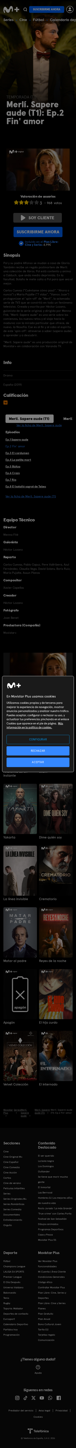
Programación (11, 1334)
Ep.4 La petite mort (18, 459)
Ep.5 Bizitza (12, 466)
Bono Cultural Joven (49, 1324)
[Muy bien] (36, 202)
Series (8, 19)
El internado (48, 1084)
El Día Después (11, 1282)
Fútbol (38, 19)
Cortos (7, 1177)
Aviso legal (44, 1410)
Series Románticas (13, 1204)
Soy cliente (41, 217)
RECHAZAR (38, 750)
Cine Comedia (11, 1167)
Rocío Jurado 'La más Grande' (55, 1208)
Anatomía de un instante (15, 773)
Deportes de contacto (15, 1313)
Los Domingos (46, 1166)
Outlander (44, 1171)
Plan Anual (44, 1319)
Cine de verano (12, 1183)
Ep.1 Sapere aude (16, 439)
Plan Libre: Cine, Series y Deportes (52, 1295)
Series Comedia (12, 1209)
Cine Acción (10, 1172)
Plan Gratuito (45, 1313)
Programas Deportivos (50, 1229)
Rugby (6, 1303)
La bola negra (46, 1161)
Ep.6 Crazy (12, 473)
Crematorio (48, 899)
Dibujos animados (48, 1224)
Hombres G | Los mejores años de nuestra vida (55, 1200)
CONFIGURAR (38, 739)
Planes (42, 1308)
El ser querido (46, 1155)
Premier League (12, 1276)
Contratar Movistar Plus (51, 1287)
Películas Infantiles (14, 1188)
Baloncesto (9, 1292)
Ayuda (38, 1372)
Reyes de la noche (52, 961)
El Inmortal (44, 1187)
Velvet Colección (15, 1084)
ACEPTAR (38, 762)
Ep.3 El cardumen (17, 453)
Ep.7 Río (10, 479)
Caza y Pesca (45, 1234)
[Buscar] (25, 9)
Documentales (11, 1214)
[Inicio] (11, 9)
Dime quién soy (50, 837)
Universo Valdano (13, 1287)
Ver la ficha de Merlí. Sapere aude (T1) (30, 496)
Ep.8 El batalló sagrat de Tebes (25, 486)
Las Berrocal (45, 1192)
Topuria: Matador (13, 1308)
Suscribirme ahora (46, 9)
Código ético (45, 1282)
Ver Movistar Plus (47, 1261)
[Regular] (26, 202)
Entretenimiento (12, 1219)
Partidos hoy (10, 1329)
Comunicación (46, 1340)
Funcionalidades (47, 1266)
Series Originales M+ (15, 1198)
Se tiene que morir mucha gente (53, 1179)
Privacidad (62, 1410)
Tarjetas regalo (46, 1334)
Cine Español (10, 1162)
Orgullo (7, 1225)
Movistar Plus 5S (47, 1239)
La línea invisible (15, 899)
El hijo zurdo (48, 1022)
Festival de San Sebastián (52, 1218)
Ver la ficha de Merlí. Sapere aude (39, 425)
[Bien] (31, 202)
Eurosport (9, 1319)
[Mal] (21, 202)
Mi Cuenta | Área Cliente (52, 1271)
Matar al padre (14, 961)
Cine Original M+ (12, 1156)
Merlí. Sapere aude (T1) (29, 418)
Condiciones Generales (51, 1276)
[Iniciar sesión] (69, 9)
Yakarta (9, 837)
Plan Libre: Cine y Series (51, 1303)
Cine (23, 19)
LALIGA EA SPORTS (13, 1271)
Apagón (9, 1022)
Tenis (6, 1298)
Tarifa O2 (43, 1329)
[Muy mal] (16, 202)
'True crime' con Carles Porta (54, 1213)
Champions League (14, 1266)
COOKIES (38, 1416)
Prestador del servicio (20, 1410)
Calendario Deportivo (15, 1324)
